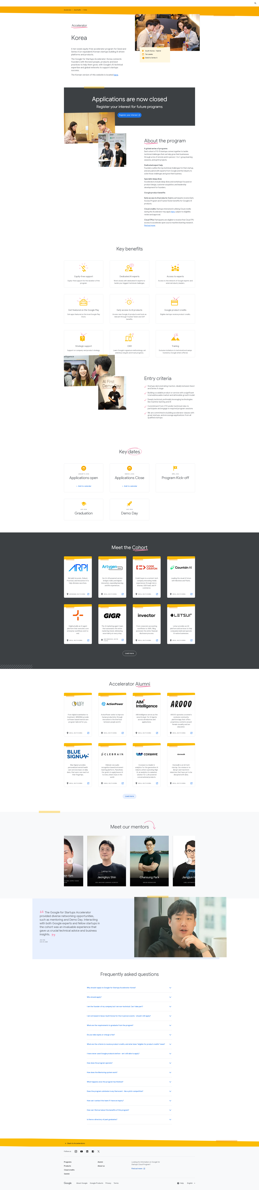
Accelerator (68, 10)
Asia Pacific (77, 10)
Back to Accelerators (76, 1143)
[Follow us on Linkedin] (87, 1151)
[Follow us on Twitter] (98, 1151)
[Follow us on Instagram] (75, 1151)
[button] (129, 987)
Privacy (108, 1183)
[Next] (189, 861)
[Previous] (70, 861)
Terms (116, 1183)
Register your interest (128, 115)
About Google (81, 1183)
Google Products (96, 1183)
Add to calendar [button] (84, 486)
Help (182, 1183)
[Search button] (255, 3)
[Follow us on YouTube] (81, 1151)
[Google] (68, 1183)
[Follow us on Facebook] (92, 1151)
